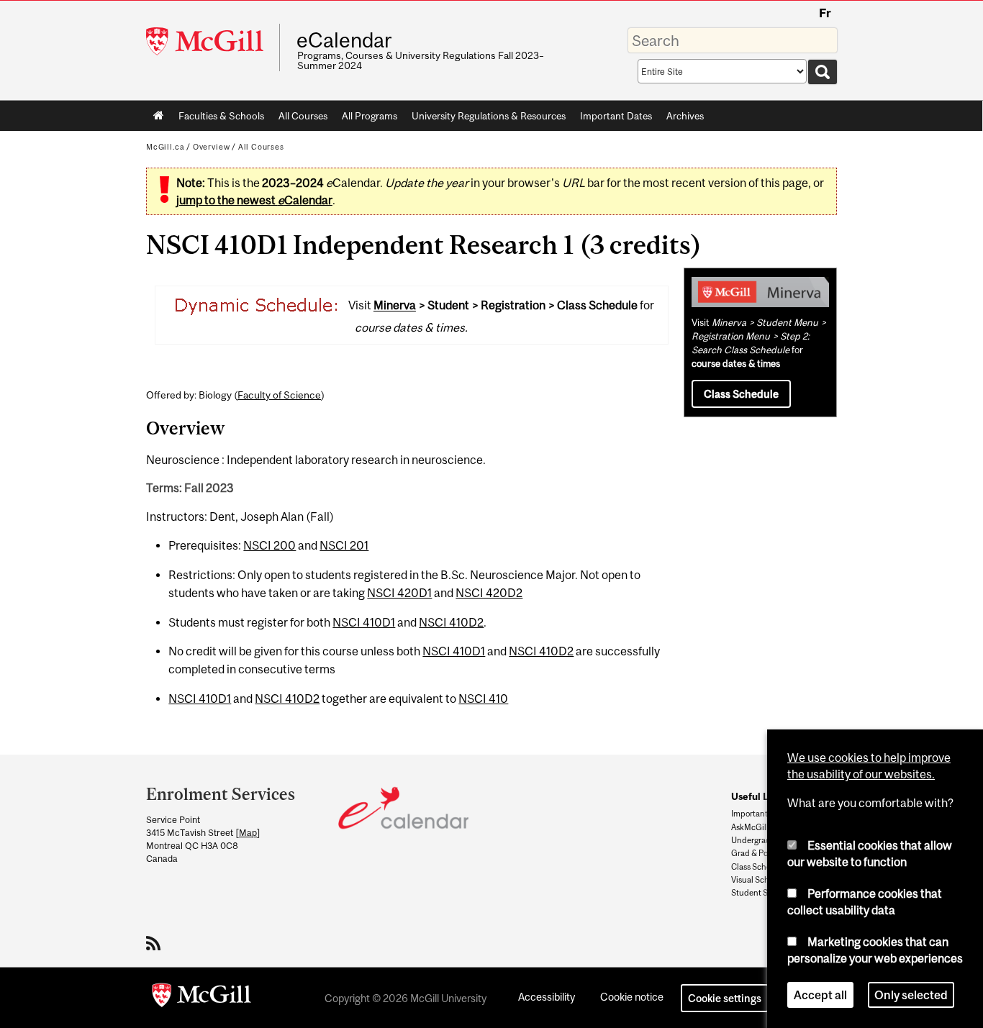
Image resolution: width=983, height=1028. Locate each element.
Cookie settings (724, 998)
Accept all (820, 994)
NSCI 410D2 (451, 622)
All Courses (302, 116)
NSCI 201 (344, 545)
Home (158, 116)
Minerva (394, 305)
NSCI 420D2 (489, 592)
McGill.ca (165, 146)
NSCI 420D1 (399, 592)
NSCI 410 (483, 698)
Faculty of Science (279, 395)
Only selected (911, 994)
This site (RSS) (156, 943)
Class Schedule (741, 394)
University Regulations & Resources (489, 116)
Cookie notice (631, 997)
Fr (825, 13)
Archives (685, 116)
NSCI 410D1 (363, 622)
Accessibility (546, 997)
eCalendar (343, 40)
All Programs (369, 116)
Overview (211, 146)
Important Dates (616, 116)
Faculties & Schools (217, 118)
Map (248, 832)
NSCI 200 (269, 545)
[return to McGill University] (201, 998)
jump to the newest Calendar (254, 200)
